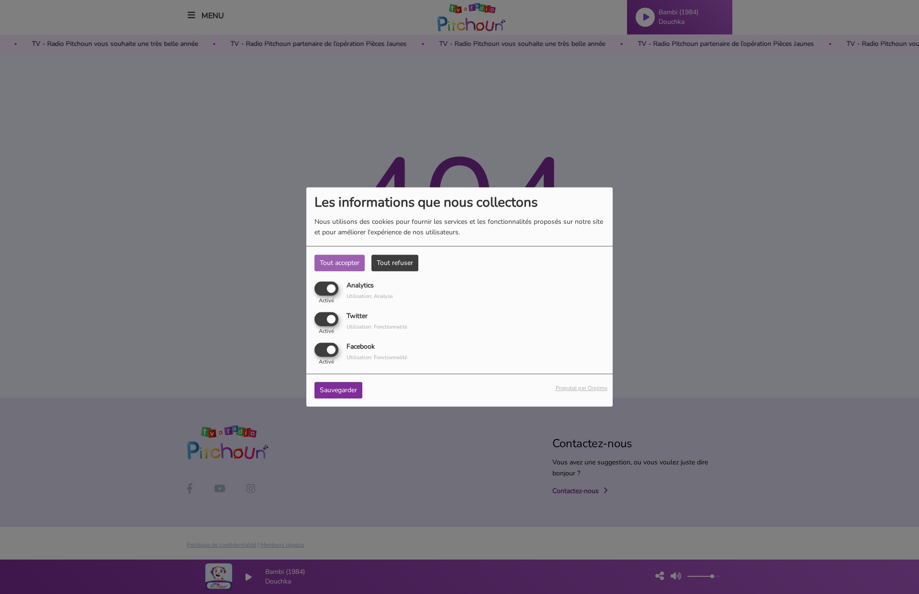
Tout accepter (339, 262)
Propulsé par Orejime (581, 388)
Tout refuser (395, 262)
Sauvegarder (338, 390)
